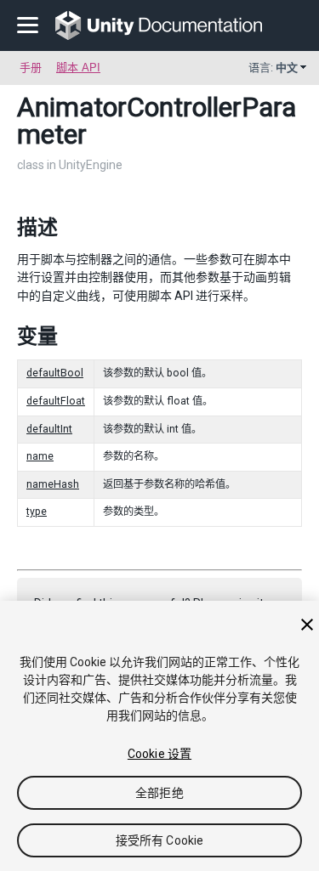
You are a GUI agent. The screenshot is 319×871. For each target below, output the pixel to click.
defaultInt (49, 429)
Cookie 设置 (159, 754)
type (36, 512)
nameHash (52, 484)
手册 (31, 67)
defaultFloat (55, 401)
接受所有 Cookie (160, 840)
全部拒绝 (159, 793)
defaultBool (54, 373)
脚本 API (78, 67)
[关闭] (307, 624)
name (40, 456)
